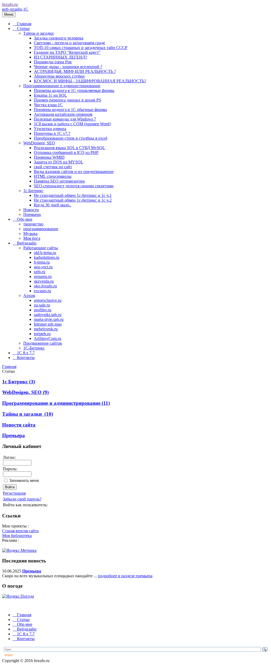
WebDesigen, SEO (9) (25, 392)
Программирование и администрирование (61, 85)
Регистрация (14, 493)
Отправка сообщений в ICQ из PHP (66, 152)
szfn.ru (39, 271)
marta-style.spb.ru (49, 319)
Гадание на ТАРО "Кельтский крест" (67, 52)
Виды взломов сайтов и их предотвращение (74, 171)
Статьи (23, 28)
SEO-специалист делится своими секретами (74, 186)
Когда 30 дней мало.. (52, 205)
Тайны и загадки (38, 33)
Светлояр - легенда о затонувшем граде (69, 43)
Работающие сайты (40, 248)
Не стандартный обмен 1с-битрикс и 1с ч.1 (73, 195)
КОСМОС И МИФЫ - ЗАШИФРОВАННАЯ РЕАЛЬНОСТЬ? (90, 81)
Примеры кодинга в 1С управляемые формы (74, 90)
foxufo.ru (10, 4)
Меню (8, 14)
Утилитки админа (50, 128)
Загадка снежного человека (58, 38)
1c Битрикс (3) (18, 381)
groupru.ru (43, 276)
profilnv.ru (42, 310)
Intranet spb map (48, 324)
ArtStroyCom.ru (47, 338)
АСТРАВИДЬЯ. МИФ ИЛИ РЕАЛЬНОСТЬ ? (75, 71)
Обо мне (24, 219)
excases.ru (42, 291)
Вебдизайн (27, 243)
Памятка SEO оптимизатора (59, 181)
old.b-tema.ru (45, 252)
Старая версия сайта (20, 531)
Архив (29, 295)
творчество (33, 224)
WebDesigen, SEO (39, 143)
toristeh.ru (42, 333)
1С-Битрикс (34, 348)
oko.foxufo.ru (45, 286)
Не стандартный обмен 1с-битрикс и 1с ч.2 (73, 200)
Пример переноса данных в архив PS (67, 100)
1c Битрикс (33, 190)
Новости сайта (18, 425)
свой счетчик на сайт (53, 167)
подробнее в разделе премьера (125, 576)
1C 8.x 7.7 (26, 352)
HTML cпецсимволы (52, 176)
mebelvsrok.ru (46, 329)
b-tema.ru (42, 262)
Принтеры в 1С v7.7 (52, 133)
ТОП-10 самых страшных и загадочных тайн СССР (80, 47)
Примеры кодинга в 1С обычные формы (70, 109)
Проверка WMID (49, 157)
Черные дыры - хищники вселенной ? (68, 66)
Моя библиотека (17, 535)
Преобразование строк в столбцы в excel (70, 138)
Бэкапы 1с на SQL (50, 95)
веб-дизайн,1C (15, 9)
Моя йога (31, 238)
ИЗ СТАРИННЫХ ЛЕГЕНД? (60, 57)
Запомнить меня (24, 480)
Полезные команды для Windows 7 (65, 119)
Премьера (32, 214)
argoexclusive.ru (47, 300)
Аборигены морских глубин (59, 76)
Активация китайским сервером (63, 114)
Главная (24, 23)
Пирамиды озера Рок (53, 62)
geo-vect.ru (43, 267)
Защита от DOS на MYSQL (58, 162)
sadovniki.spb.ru (47, 314)
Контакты (26, 357)
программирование (40, 229)
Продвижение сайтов (42, 343)
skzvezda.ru (44, 281)
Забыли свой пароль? (22, 499)
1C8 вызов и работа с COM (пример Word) (72, 124)
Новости (31, 209)
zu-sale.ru (42, 305)
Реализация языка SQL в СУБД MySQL (69, 147)
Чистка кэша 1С (48, 105)
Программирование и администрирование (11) (56, 403)
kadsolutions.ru (46, 257)
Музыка (30, 233)
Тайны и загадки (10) (27, 414)
